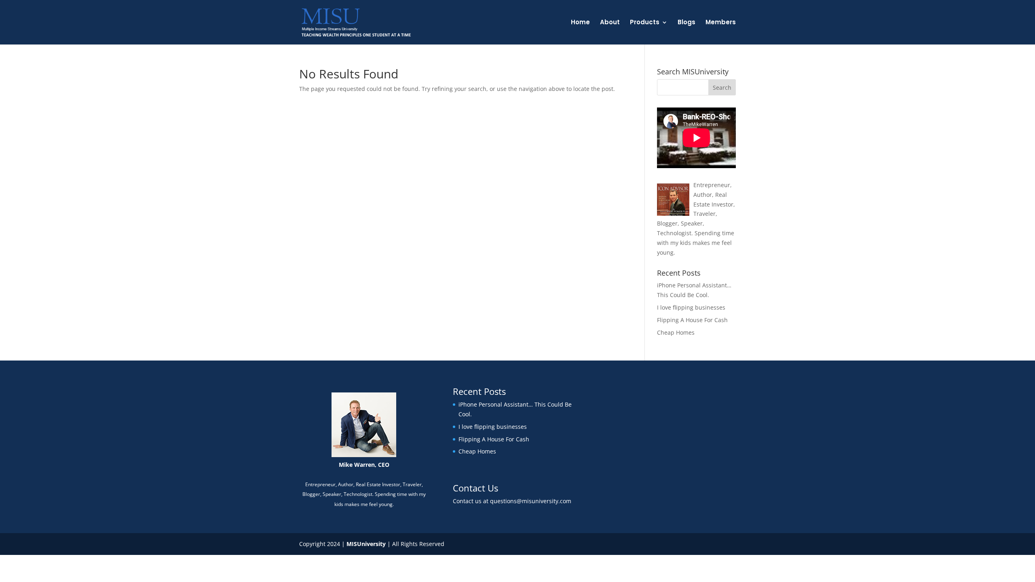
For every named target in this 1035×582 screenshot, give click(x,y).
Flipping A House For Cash (692, 320)
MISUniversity (366, 544)
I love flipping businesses (691, 307)
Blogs (686, 22)
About (610, 22)
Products (644, 22)
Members (720, 22)
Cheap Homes (676, 332)
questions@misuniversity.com (530, 501)
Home (580, 22)
